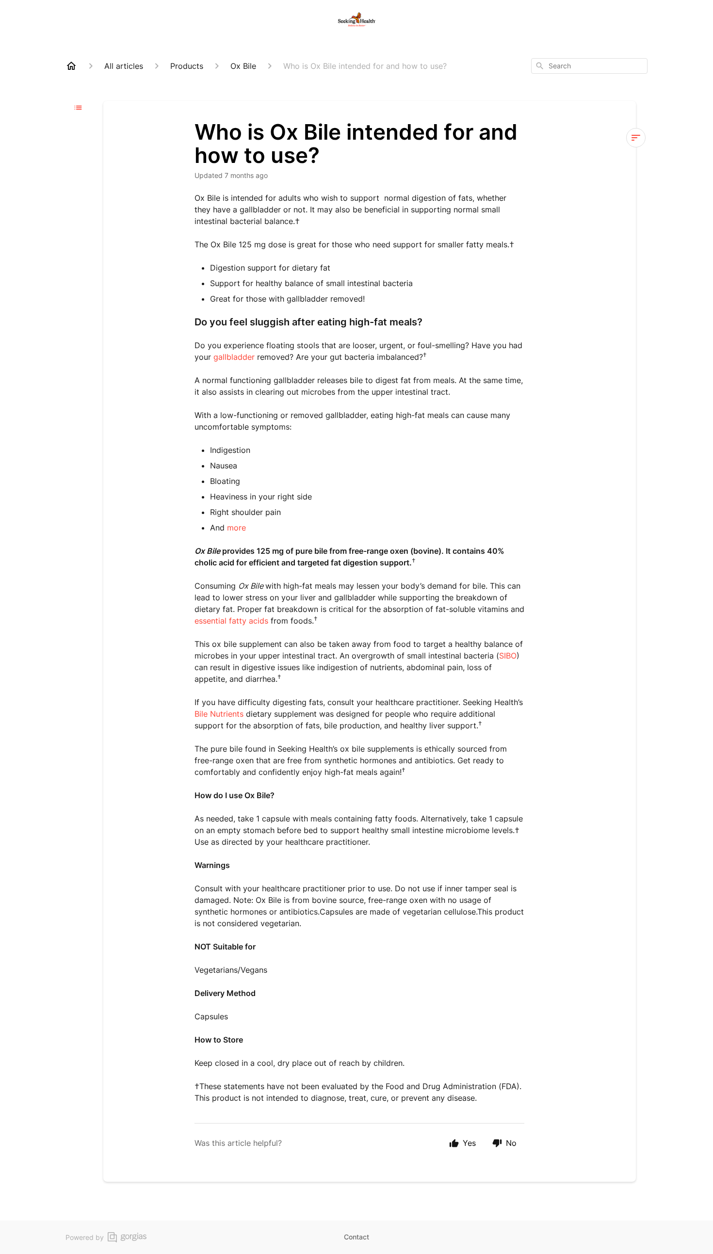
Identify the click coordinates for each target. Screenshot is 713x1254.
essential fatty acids (231, 621)
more (236, 527)
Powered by (84, 1237)
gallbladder (234, 357)
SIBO (508, 655)
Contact (356, 1237)
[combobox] (589, 66)
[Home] (71, 66)
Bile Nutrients (218, 714)
